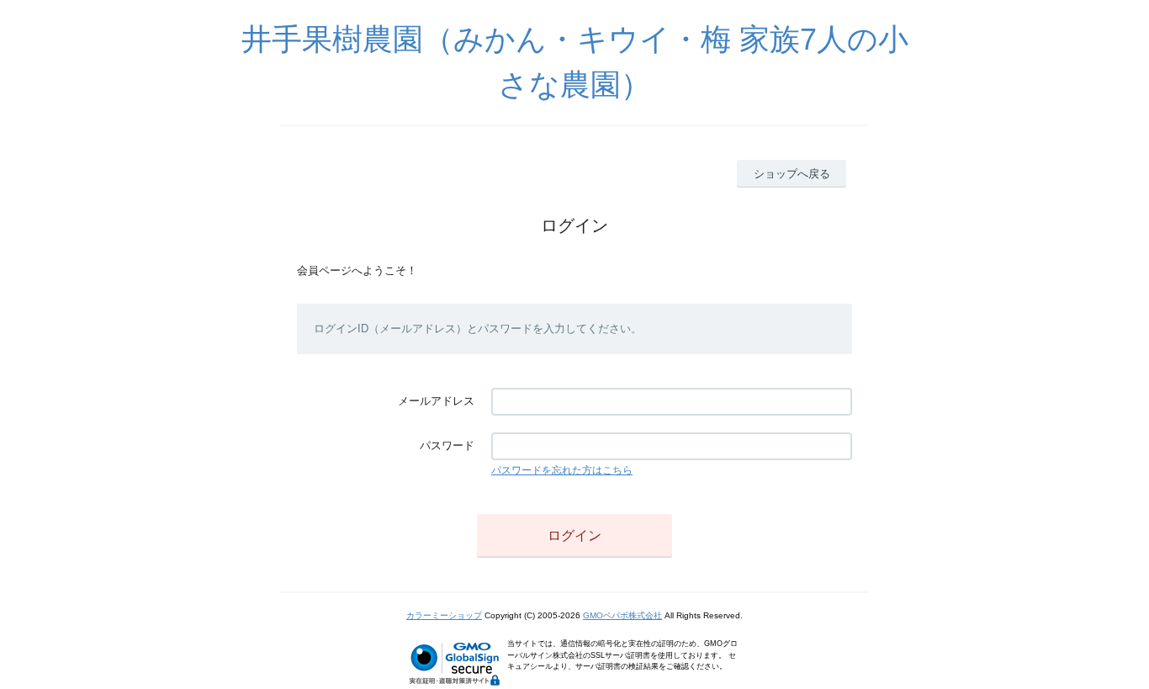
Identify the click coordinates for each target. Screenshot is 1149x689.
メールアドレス (436, 401)
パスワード (447, 445)
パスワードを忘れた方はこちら (562, 470)
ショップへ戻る (792, 173)
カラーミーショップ (444, 615)
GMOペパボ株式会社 (622, 615)
